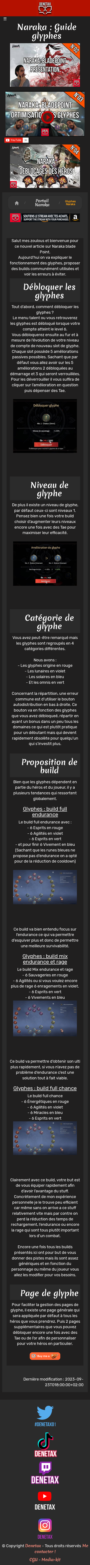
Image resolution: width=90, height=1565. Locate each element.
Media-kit (51, 1559)
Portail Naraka (42, 202)
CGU (33, 1559)
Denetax (33, 1545)
